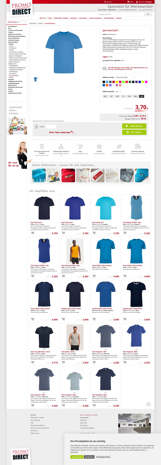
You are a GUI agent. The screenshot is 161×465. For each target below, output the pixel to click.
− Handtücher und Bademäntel (16, 67)
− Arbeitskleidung (13, 65)
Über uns (43, 18)
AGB (32, 423)
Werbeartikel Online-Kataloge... (15, 110)
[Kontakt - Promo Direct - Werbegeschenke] (134, 433)
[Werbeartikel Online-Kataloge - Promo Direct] (18, 134)
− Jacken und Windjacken (15, 56)
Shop (50, 18)
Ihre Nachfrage (108, 18)
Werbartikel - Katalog (61, 18)
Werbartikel (12, 22)
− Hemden (11, 50)
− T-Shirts (10, 46)
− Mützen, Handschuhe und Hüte (17, 58)
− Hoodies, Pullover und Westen (17, 54)
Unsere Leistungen (95, 18)
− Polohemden (12, 48)
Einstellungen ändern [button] (103, 457)
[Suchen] (148, 14)
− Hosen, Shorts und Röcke (15, 52)
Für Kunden (83, 18)
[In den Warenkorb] (33, 233)
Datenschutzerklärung (38, 425)
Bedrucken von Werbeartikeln (40, 428)
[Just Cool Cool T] (64, 75)
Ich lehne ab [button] (89, 457)
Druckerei (73, 18)
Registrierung (35, 433)
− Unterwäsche (12, 73)
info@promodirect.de (130, 10)
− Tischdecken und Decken (15, 69)
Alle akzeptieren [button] (77, 457)
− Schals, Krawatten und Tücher (17, 60)
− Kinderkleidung (13, 71)
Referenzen (34, 430)
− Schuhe (10, 77)
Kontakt (118, 18)
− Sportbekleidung (13, 75)
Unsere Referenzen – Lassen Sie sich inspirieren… (64, 165)
